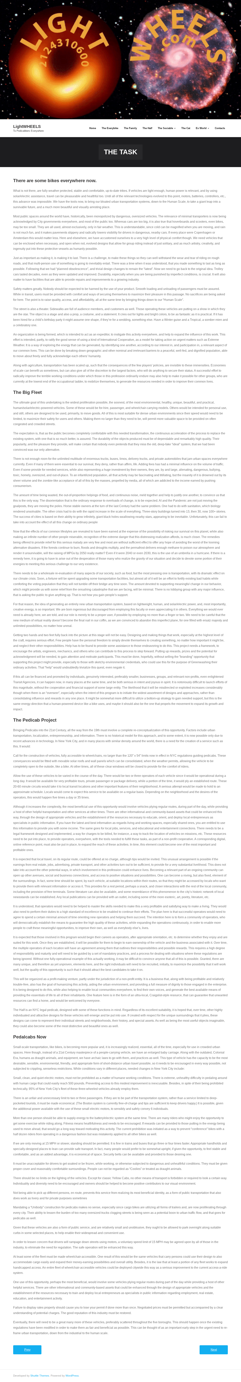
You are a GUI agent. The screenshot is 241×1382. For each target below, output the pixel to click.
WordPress (72, 1375)
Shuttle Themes (39, 1375)
